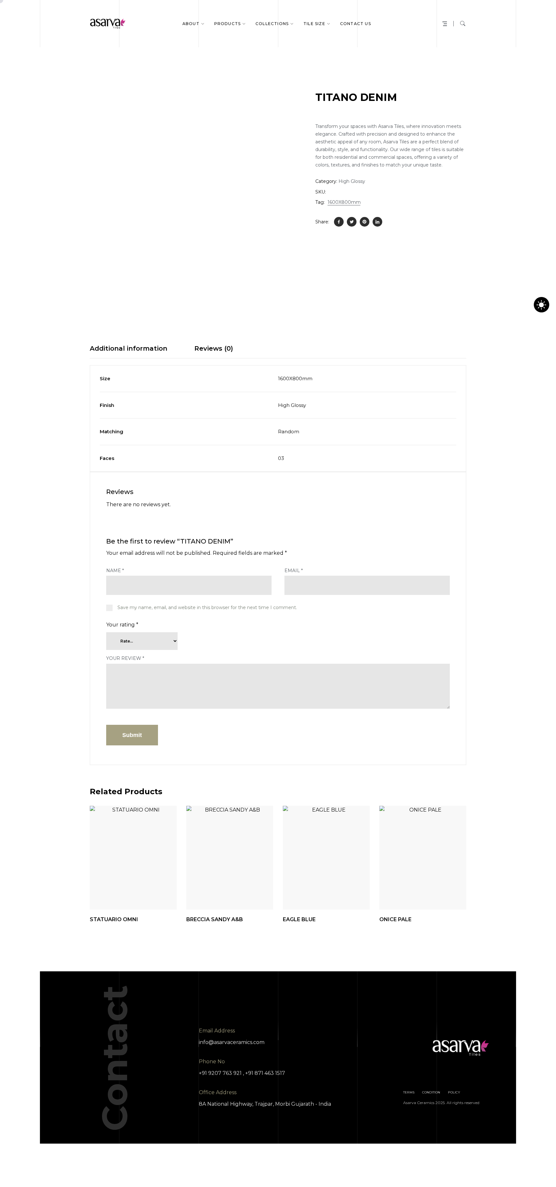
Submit (132, 735)
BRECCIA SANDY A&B (214, 919)
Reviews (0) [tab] (213, 348)
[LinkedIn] (377, 222)
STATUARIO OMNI (114, 919)
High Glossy (351, 181)
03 (281, 458)
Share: (322, 222)
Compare (129, 893)
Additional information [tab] (128, 348)
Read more (164, 893)
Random (288, 431)
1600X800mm (344, 202)
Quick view (111, 893)
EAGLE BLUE (299, 919)
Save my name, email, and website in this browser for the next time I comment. (207, 607)
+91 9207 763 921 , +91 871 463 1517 (242, 1073)
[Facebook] (339, 222)
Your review (125, 658)
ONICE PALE (395, 919)
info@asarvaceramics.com (231, 1042)
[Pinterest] (364, 222)
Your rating (122, 625)
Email (293, 570)
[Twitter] (352, 222)
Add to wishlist (146, 893)
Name (115, 570)
